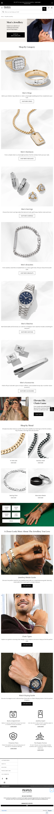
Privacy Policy (32, 786)
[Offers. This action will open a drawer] (44, 9)
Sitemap (51, 786)
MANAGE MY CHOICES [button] (27, 803)
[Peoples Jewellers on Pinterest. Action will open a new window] (6, 778)
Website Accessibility (47, 786)
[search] (3, 12)
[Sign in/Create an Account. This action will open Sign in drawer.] (52, 7)
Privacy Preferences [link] (37, 786)
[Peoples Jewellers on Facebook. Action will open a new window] (2, 778)
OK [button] (27, 805)
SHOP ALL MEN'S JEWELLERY (15, 35)
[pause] (2, 3)
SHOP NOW (39, 414)
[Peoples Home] (7, 8)
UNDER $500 (16, 508)
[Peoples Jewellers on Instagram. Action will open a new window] (4, 782)
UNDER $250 (6, 508)
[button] (52, 3)
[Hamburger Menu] (2, 7)
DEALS (11, 521)
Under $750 (6, 515)
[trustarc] (50, 810)
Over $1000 (16, 515)
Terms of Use (42, 786)
